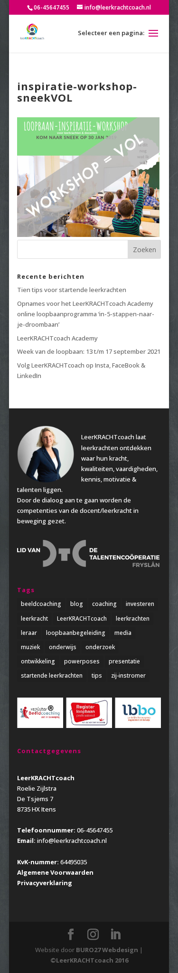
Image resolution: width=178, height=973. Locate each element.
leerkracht (34, 618)
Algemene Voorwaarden (55, 872)
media (122, 633)
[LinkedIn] (115, 934)
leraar (29, 633)
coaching (104, 604)
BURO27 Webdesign (107, 949)
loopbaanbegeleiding (75, 633)
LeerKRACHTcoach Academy (57, 338)
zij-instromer (128, 675)
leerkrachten (133, 618)
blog (76, 604)
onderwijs (62, 647)
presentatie (124, 661)
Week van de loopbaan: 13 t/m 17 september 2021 (88, 351)
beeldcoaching (41, 604)
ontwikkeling (38, 661)
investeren (140, 604)
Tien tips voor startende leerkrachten (71, 289)
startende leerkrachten (52, 675)
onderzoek (100, 647)
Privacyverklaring (44, 883)
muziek (30, 647)
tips (97, 675)
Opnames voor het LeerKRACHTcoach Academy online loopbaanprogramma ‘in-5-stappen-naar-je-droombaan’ (85, 314)
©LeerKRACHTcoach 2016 (89, 960)
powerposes (82, 661)
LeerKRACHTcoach (82, 618)
